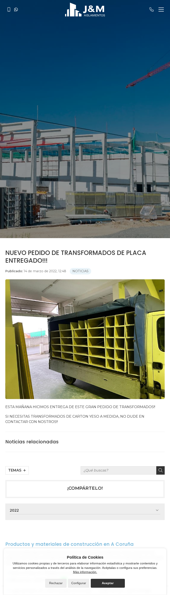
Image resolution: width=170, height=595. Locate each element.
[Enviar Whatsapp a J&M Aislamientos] (16, 9)
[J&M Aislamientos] (85, 9)
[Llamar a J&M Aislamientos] (9, 9)
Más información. (85, 572)
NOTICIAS (80, 271)
